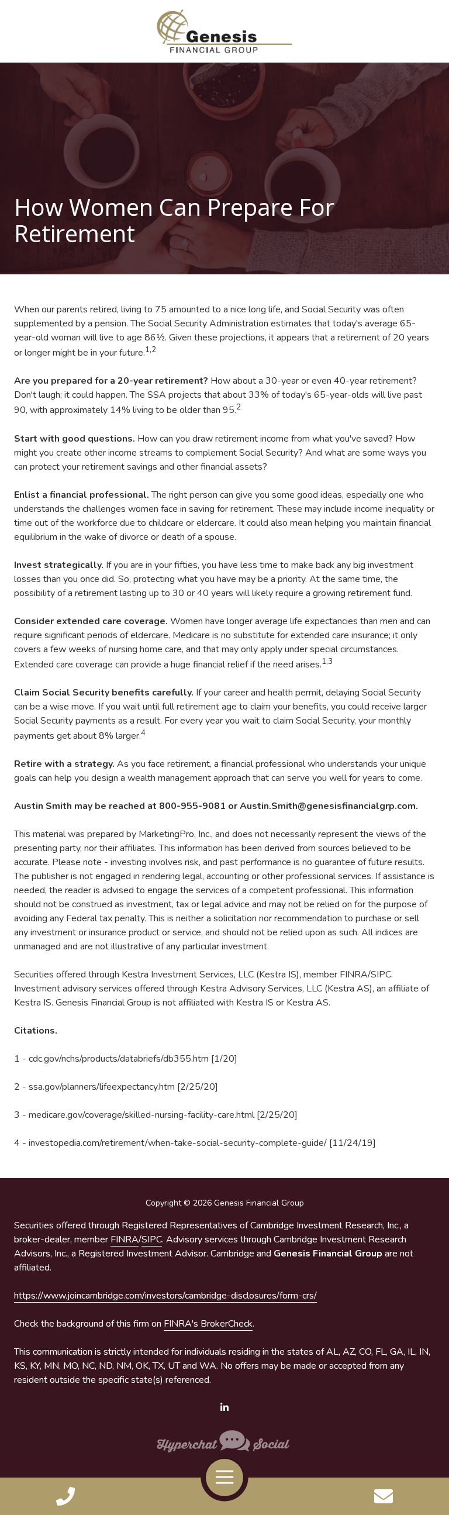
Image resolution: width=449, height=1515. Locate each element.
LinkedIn (224, 1406)
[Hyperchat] (224, 1441)
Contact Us (383, 1496)
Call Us (65, 1496)
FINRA (124, 1239)
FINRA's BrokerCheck (208, 1323)
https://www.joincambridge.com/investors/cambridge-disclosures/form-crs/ (165, 1295)
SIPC (151, 1239)
